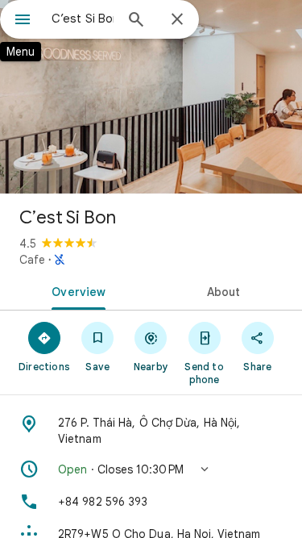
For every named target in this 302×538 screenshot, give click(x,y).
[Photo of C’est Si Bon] (151, 97)
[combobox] (83, 18)
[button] (151, 469)
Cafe (32, 259)
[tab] (75, 290)
